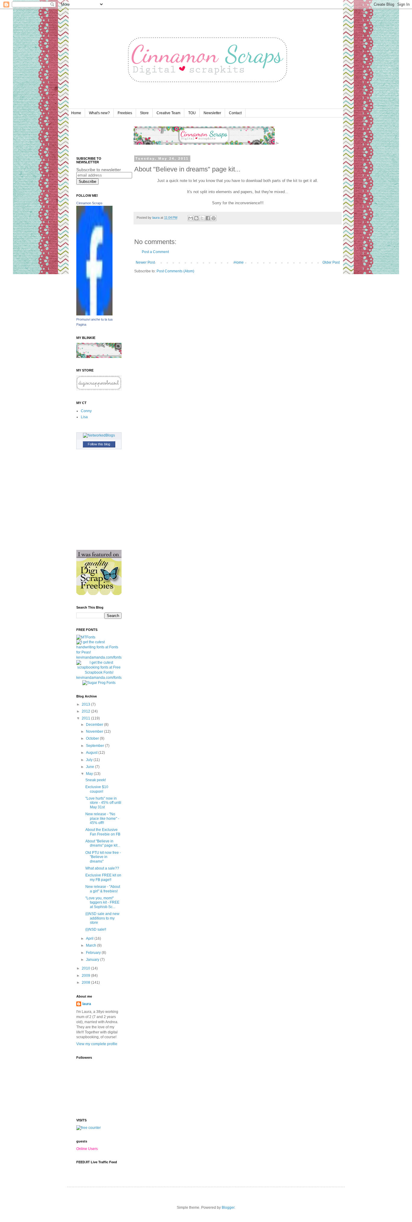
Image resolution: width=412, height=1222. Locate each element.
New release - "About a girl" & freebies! (102, 889)
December (95, 724)
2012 (86, 711)
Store (144, 113)
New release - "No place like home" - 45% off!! (102, 818)
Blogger (228, 1207)
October (93, 738)
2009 (86, 975)
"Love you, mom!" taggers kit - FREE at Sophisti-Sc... (102, 902)
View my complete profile (96, 1044)
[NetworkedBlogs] (99, 435)
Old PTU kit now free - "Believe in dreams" (103, 857)
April (90, 938)
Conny (86, 411)
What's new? (99, 113)
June (90, 767)
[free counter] (88, 1128)
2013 (86, 704)
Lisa (84, 417)
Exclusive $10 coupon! (96, 789)
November (95, 731)
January (93, 959)
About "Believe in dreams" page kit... (102, 843)
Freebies (125, 113)
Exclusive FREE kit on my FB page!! (103, 877)
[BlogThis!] (196, 218)
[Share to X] (202, 218)
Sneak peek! (95, 780)
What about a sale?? (102, 868)
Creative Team (168, 113)
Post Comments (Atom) (175, 271)
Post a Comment (155, 252)
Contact (235, 113)
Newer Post (145, 262)
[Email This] (191, 218)
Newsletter (212, 113)
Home (76, 113)
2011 (86, 718)
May (90, 774)
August (92, 752)
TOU (192, 113)
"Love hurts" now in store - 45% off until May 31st (103, 802)
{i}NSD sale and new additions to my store (102, 918)
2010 (86, 968)
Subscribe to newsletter (98, 169)
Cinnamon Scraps (89, 203)
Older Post (331, 262)
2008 (86, 982)
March (91, 945)
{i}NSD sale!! (95, 929)
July (89, 760)
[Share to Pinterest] (214, 218)
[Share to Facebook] (208, 218)
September (95, 746)
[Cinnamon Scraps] (94, 314)
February (94, 953)
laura (86, 1004)
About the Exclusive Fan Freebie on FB (102, 832)
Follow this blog (99, 444)
